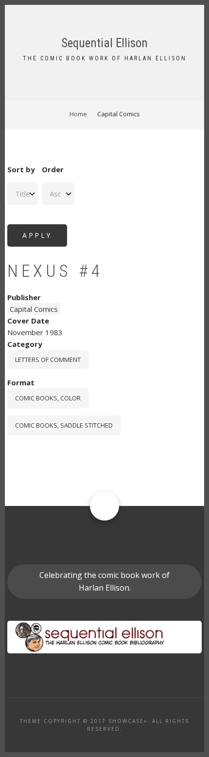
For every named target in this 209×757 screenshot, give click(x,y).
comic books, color (48, 398)
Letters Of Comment (48, 359)
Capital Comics (34, 309)
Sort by (21, 169)
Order (53, 169)
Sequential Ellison (104, 43)
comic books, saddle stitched (64, 425)
